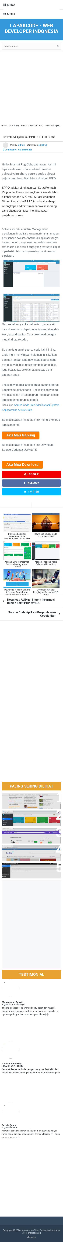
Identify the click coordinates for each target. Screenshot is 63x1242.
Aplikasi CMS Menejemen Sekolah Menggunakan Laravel (17, 564)
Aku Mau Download (22, 464)
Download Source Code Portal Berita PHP (45, 535)
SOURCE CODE (34, 125)
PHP (23, 125)
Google (33, 474)
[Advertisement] (31, 86)
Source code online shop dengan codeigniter (30, 849)
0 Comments (9, 149)
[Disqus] (31, 667)
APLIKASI (14, 125)
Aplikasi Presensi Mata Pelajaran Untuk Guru (46, 563)
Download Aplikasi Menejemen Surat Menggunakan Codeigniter (17, 536)
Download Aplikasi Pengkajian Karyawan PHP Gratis (45, 592)
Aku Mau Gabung (20, 435)
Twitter (33, 491)
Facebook (32, 483)
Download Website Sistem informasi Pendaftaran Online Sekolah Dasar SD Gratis (17, 593)
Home (4, 125)
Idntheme (31, 1237)
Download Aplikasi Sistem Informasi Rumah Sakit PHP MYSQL (31, 601)
